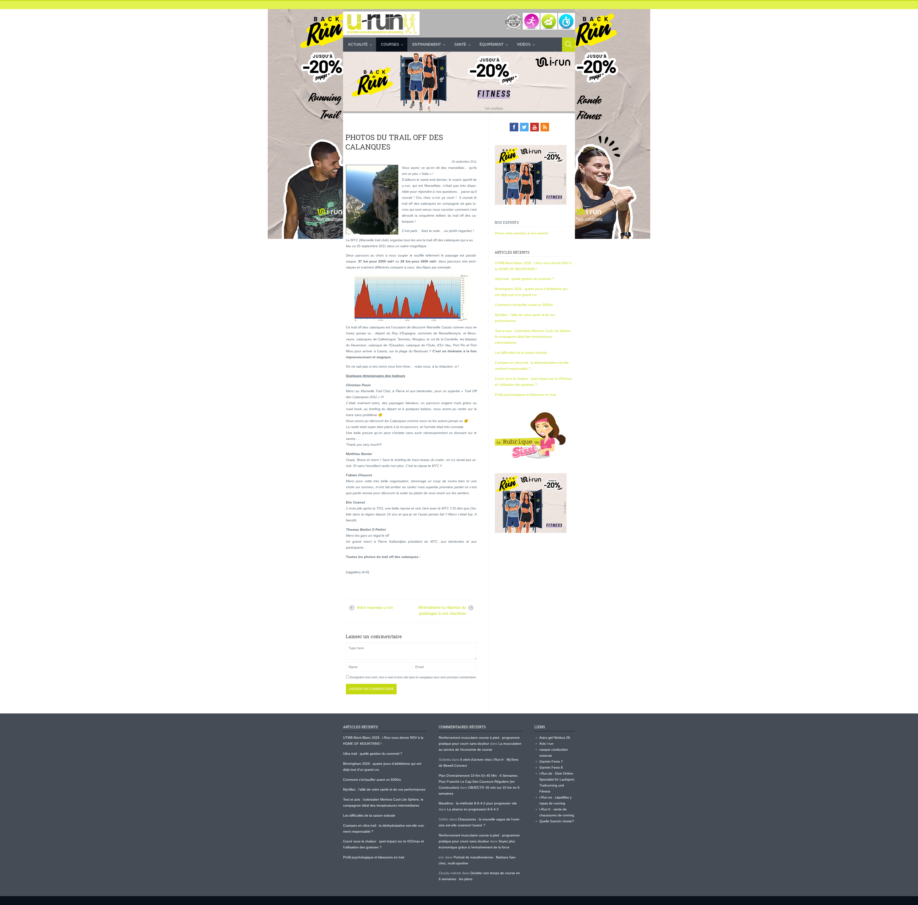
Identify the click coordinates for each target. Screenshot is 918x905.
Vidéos (523, 44)
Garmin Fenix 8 (551, 767)
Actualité (358, 44)
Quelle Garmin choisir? (556, 821)
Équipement (491, 44)
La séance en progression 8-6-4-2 (473, 809)
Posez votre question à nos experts (521, 233)
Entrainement (426, 44)
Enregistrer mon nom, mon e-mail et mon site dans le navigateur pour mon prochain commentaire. (413, 677)
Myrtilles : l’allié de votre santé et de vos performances (384, 789)
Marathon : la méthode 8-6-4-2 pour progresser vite (478, 803)
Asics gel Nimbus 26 (554, 737)
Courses (390, 44)
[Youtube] (534, 127)
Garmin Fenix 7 (551, 761)
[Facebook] (514, 127)
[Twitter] (524, 127)
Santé (460, 44)
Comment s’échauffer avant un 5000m (524, 305)
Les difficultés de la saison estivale (521, 352)
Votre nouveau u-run (375, 607)
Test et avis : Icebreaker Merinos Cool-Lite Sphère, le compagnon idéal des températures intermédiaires (533, 337)
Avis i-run (546, 743)
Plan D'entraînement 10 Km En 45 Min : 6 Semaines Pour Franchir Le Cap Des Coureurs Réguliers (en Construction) (478, 781)
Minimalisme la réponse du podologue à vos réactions (442, 610)
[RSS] (545, 127)
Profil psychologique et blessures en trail (525, 394)
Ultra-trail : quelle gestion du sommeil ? (524, 279)
